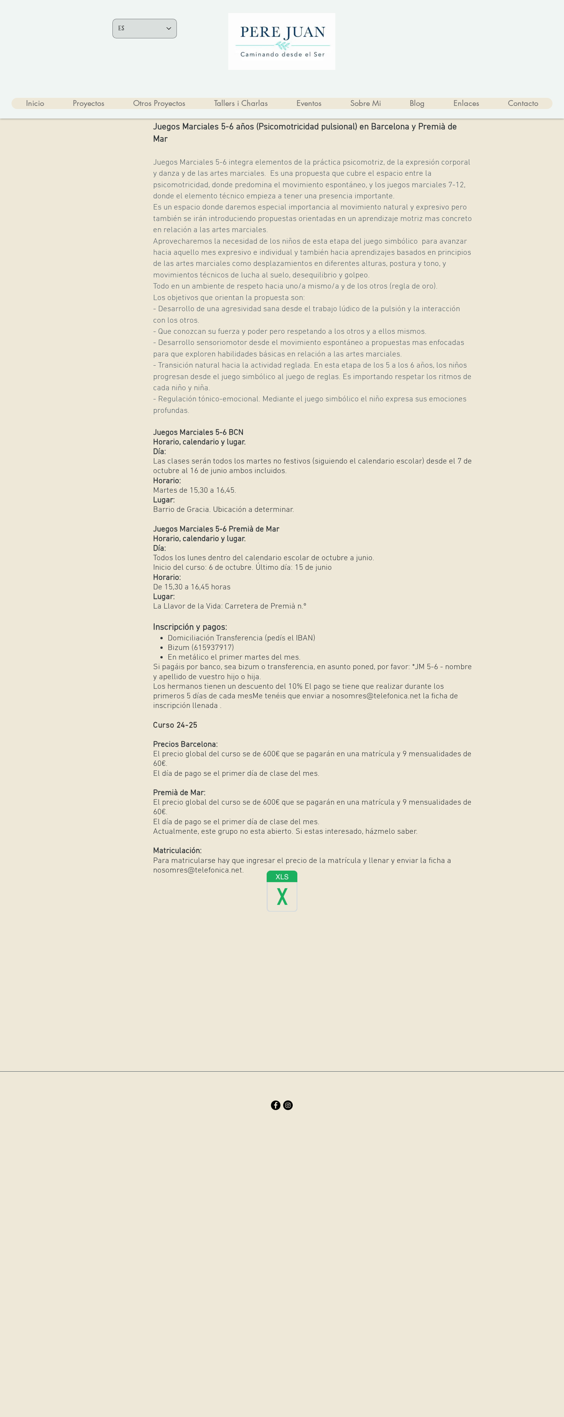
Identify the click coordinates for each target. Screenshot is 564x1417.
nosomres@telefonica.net (376, 696)
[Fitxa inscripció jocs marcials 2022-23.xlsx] (282, 892)
